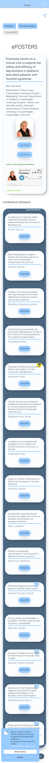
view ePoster (24, 145)
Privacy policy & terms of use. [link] (23, 746)
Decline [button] (20, 757)
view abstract (24, 154)
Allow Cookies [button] (20, 752)
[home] (7, 4)
